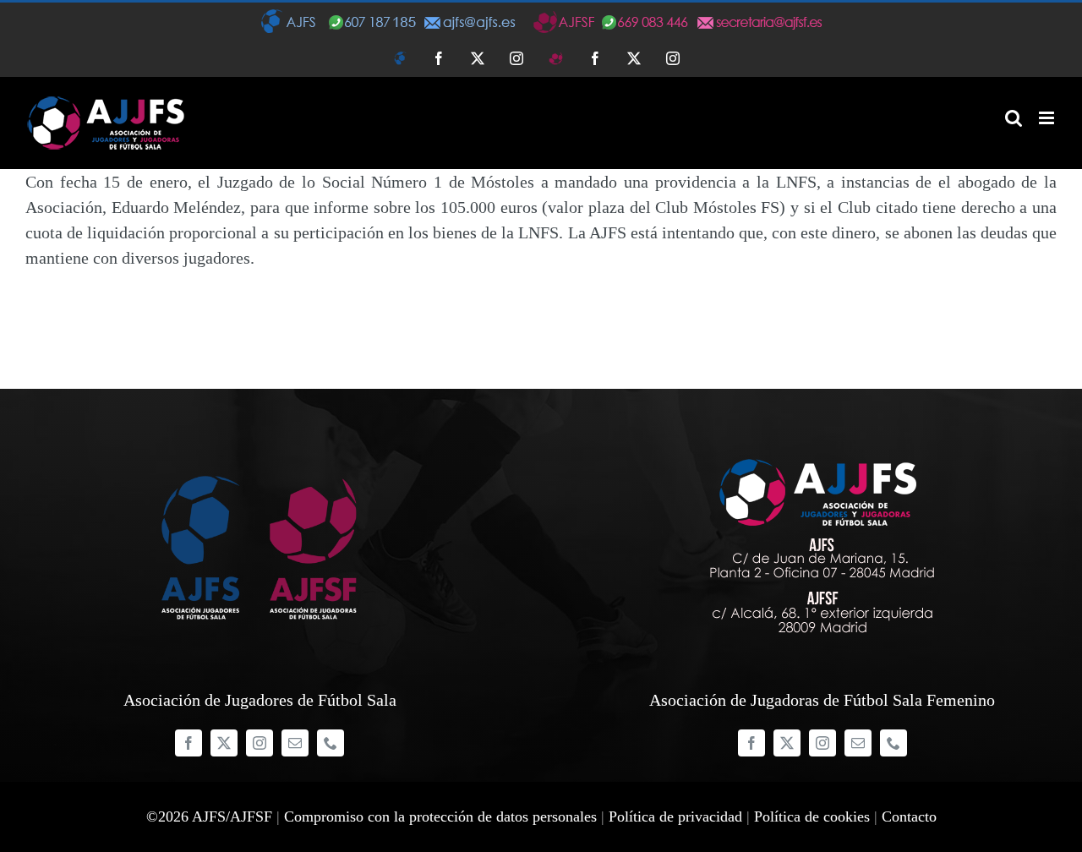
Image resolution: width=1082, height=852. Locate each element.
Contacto (909, 816)
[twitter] (224, 742)
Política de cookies (812, 816)
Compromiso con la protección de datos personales (440, 816)
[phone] (330, 742)
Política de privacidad (675, 816)
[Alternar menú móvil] (1048, 118)
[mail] (295, 742)
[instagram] (259, 742)
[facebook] (188, 742)
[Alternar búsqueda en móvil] (1013, 118)
